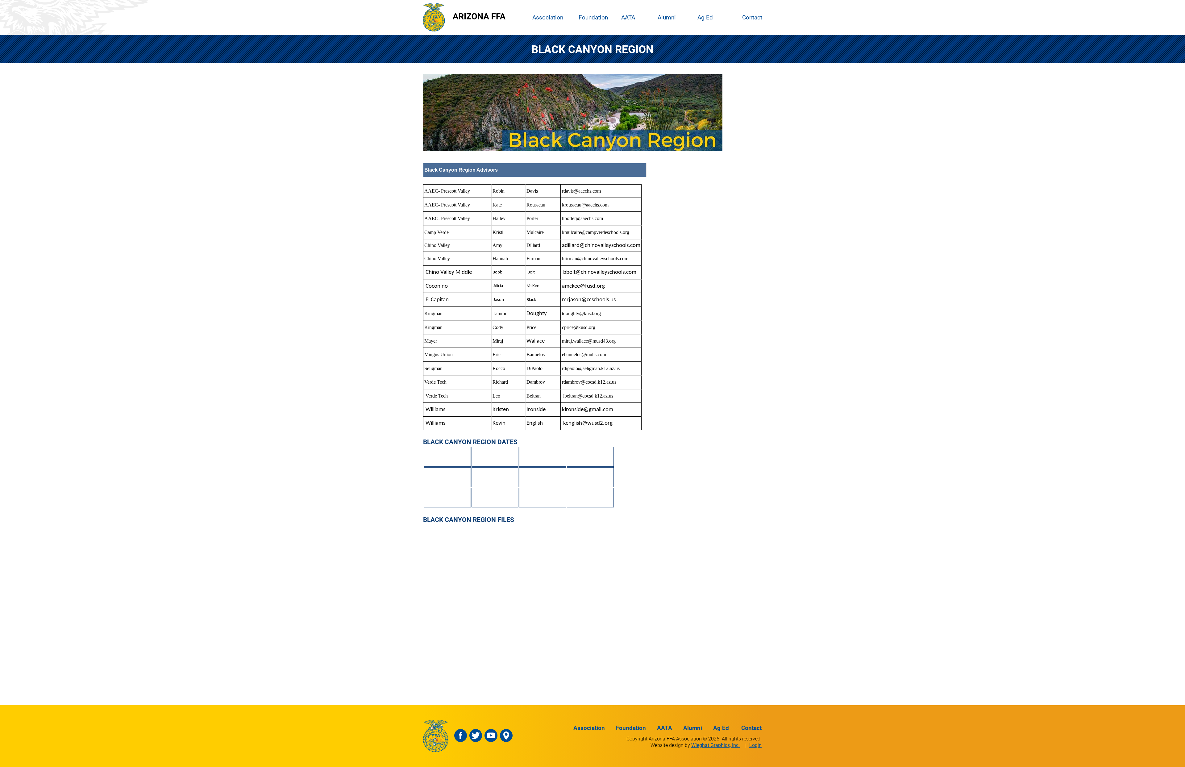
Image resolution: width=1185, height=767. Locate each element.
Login (755, 745)
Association (547, 17)
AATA (628, 17)
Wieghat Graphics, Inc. (715, 745)
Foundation (593, 17)
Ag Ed (705, 17)
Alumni (667, 17)
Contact (752, 17)
